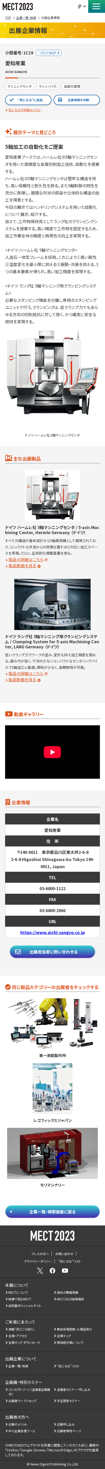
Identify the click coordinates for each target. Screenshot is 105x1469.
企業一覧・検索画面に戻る (52, 1212)
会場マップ (64, 1336)
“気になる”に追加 (30, 100)
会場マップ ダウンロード (24, 1342)
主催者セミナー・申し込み (73, 1389)
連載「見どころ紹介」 (22, 1329)
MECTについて (18, 1292)
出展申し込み (66, 1424)
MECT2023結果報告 (70, 1299)
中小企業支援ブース (22, 1431)
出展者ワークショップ (22, 1400)
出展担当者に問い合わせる (54, 952)
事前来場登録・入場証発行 (74, 1329)
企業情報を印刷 (78, 100)
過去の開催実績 (67, 1292)
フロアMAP (47, 52)
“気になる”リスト (68, 1366)
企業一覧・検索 (18, 1366)
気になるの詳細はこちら (24, 110)
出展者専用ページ (69, 1431)
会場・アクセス (18, 1336)
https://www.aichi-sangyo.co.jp (52, 932)
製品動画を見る (22, 566)
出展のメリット (18, 1424)
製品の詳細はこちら (25, 559)
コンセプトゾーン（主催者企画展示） (29, 1391)
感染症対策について (70, 1342)
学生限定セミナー (68, 1400)
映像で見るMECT (20, 1299)
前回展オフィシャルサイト (25, 1305)
